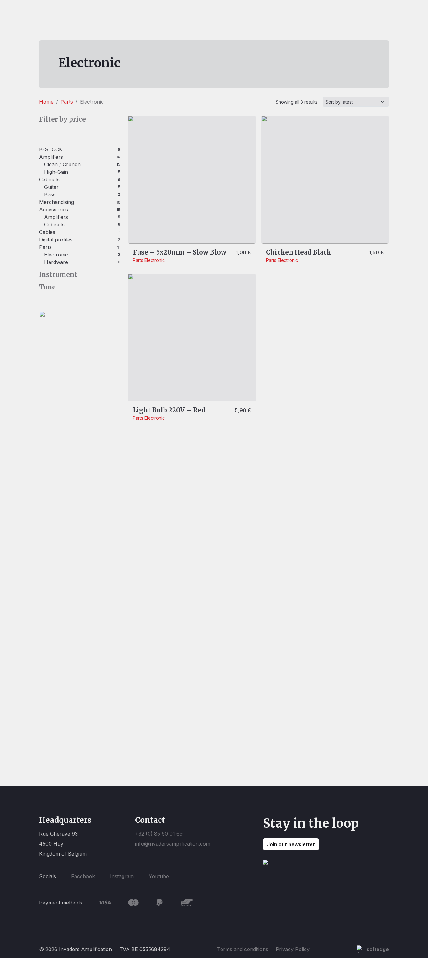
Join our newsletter (291, 844)
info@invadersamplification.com (172, 844)
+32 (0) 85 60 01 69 (159, 834)
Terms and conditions (242, 949)
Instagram (122, 876)
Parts (66, 102)
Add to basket (287, 233)
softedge (378, 949)
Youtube (159, 876)
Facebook (83, 876)
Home (46, 102)
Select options (154, 233)
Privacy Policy (293, 949)
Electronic (154, 260)
